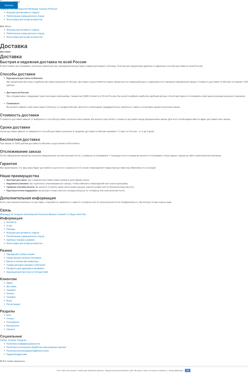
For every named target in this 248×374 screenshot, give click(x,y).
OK (187, 370)
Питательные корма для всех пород (25, 16)
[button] (124, 26)
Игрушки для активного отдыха (22, 12)
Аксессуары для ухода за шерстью (24, 19)
